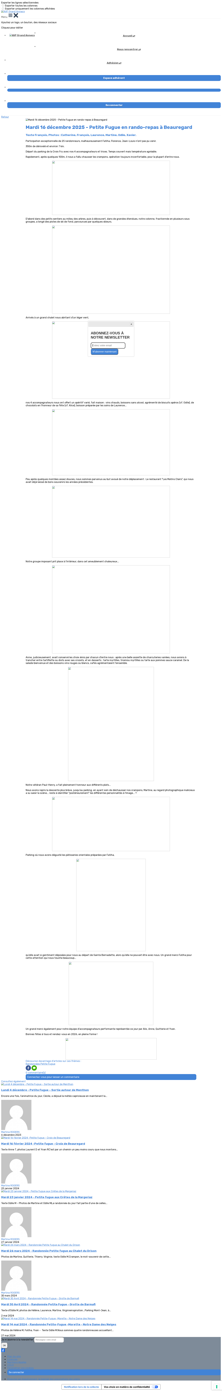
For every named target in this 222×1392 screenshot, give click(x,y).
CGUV (10, 1365)
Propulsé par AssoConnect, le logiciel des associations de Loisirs (43, 1379)
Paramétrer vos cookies (20, 1368)
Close (131, 324)
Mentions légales (16, 1362)
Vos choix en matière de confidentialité (127, 1386)
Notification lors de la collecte (81, 1386)
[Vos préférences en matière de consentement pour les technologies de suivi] (217, 1387)
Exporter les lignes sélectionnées (20, 2)
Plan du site (14, 1356)
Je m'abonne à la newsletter (17, 1339)
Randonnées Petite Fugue (40, 1063)
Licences (12, 1359)
